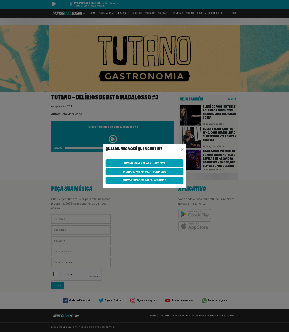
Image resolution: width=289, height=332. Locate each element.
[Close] (182, 149)
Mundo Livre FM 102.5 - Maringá (144, 180)
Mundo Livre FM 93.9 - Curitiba (144, 163)
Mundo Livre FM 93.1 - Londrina (144, 171)
